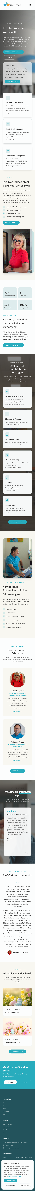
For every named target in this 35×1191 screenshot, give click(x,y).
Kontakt (24, 1082)
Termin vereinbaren (12, 345)
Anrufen (10, 57)
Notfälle (5, 1130)
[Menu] (30, 5)
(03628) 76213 (9, 1145)
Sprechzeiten (6, 1127)
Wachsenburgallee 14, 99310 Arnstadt (16, 1142)
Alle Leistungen (16, 522)
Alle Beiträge (16, 1051)
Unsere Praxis (10, 222)
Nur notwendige (10, 1185)
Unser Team (16, 771)
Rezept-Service (7, 1124)
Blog (4, 1114)
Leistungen (6, 1111)
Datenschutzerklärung (14, 1176)
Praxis (4, 1108)
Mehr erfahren (25, 1185)
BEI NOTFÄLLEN (12, 81)
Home (4, 1103)
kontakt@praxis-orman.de (12, 1148)
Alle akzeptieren (10, 1180)
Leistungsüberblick (12, 52)
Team (4, 1106)
